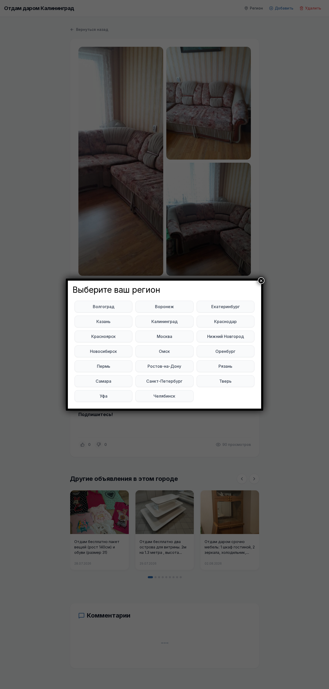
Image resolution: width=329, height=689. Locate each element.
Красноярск (103, 336)
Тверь (225, 381)
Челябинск (164, 396)
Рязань (225, 366)
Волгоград (103, 306)
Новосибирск (103, 351)
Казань (103, 321)
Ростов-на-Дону (164, 366)
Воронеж (164, 306)
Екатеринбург (225, 306)
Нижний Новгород (225, 336)
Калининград (164, 321)
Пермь (103, 366)
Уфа (103, 396)
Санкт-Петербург (164, 381)
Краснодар (225, 321)
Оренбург (225, 351)
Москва (164, 336)
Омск (164, 351)
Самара (103, 381)
